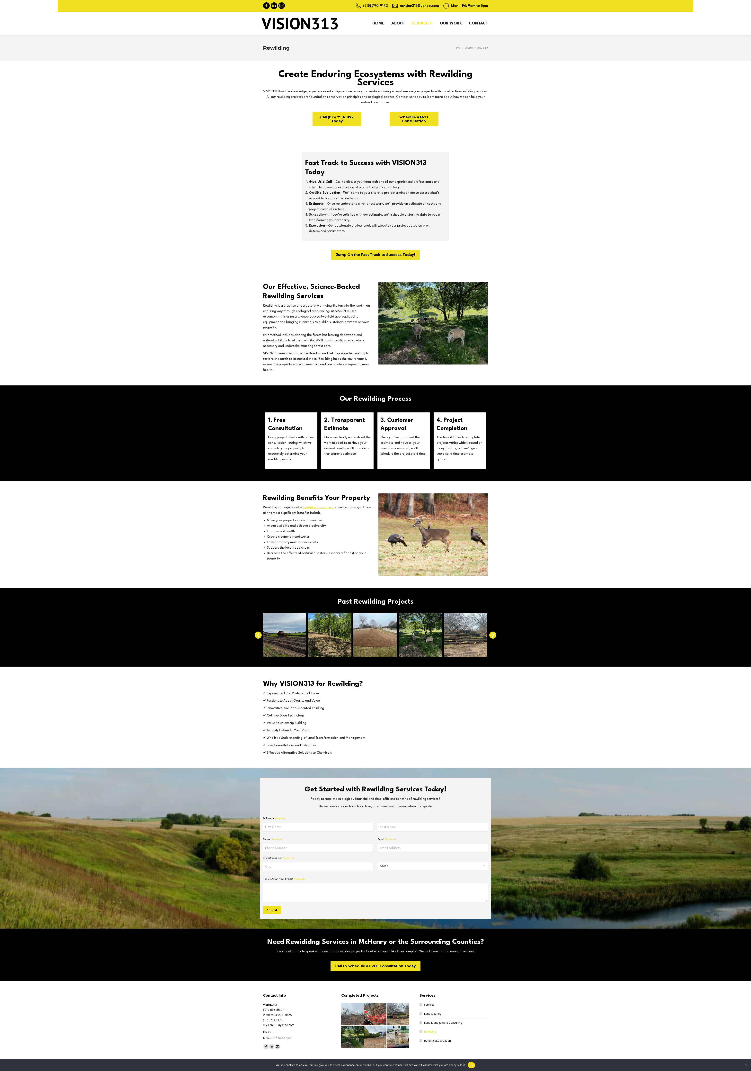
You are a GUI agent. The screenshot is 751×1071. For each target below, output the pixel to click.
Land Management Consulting (443, 1022)
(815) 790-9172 (375, 6)
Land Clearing (432, 1013)
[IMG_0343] (329, 635)
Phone (272, 839)
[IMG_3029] (375, 1037)
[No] (746, 1065)
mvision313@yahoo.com (419, 6)
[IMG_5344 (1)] (375, 1014)
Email (387, 839)
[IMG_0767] (398, 1037)
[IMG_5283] (465, 635)
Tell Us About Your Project (284, 879)
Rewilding (430, 1031)
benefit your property (318, 507)
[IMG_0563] (375, 635)
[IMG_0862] (420, 635)
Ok (471, 1064)
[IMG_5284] (352, 1014)
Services (429, 1004)
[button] (258, 635)
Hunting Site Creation (437, 1040)
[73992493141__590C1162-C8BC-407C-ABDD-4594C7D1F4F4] (284, 635)
